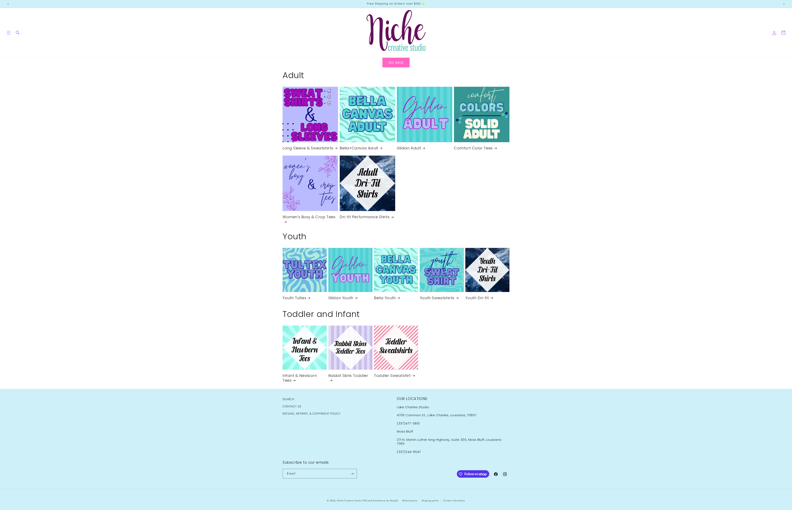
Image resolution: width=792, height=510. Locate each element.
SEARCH (288, 399)
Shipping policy (430, 500)
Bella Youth (385, 297)
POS (365, 500)
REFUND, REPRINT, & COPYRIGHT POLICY (312, 414)
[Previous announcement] (8, 4)
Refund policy (409, 500)
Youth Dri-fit (477, 297)
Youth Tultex (294, 297)
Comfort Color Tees (473, 148)
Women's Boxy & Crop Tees (309, 217)
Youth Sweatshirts (437, 297)
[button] (8, 32)
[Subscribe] (352, 474)
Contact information (454, 500)
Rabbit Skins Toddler (348, 375)
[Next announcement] (783, 4)
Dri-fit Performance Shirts (365, 217)
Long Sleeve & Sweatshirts (308, 148)
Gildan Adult (409, 148)
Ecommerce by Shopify (385, 500)
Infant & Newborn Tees (300, 378)
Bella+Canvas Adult (359, 148)
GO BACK (396, 62)
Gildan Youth (340, 297)
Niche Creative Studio (349, 500)
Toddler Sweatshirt (392, 375)
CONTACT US (292, 406)
